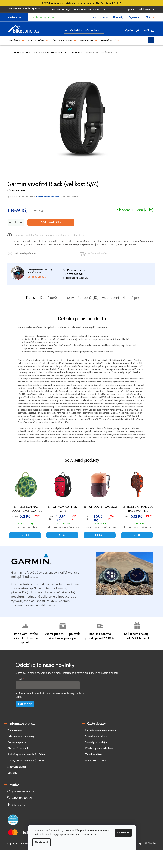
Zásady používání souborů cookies (26, 760)
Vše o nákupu (100, 17)
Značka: (70, 196)
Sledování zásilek (16, 766)
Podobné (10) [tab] (87, 297)
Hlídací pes (131, 297)
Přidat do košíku (51, 222)
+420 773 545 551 (73, 274)
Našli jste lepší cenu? (25, 253)
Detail (25, 535)
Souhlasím (123, 832)
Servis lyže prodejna (96, 742)
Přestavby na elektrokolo (99, 748)
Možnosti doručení (98, 253)
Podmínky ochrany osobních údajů (26, 754)
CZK (148, 17)
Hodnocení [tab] (110, 297)
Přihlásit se (25, 704)
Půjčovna (133, 17)
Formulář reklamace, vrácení (100, 729)
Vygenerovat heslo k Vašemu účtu (141, 9)
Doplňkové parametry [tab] (57, 297)
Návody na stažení (95, 760)
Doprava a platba (16, 742)
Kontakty (118, 17)
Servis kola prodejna (96, 736)
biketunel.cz (18, 805)
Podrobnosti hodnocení (48, 196)
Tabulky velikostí (94, 754)
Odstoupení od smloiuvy (20, 736)
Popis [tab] (30, 297)
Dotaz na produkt (36, 276)
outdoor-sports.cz (43, 17)
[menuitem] (16, 40)
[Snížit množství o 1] (10, 222)
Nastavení (41, 842)
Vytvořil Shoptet (148, 843)
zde (94, 834)
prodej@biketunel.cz (75, 277)
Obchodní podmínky (18, 748)
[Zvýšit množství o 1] (21, 222)
